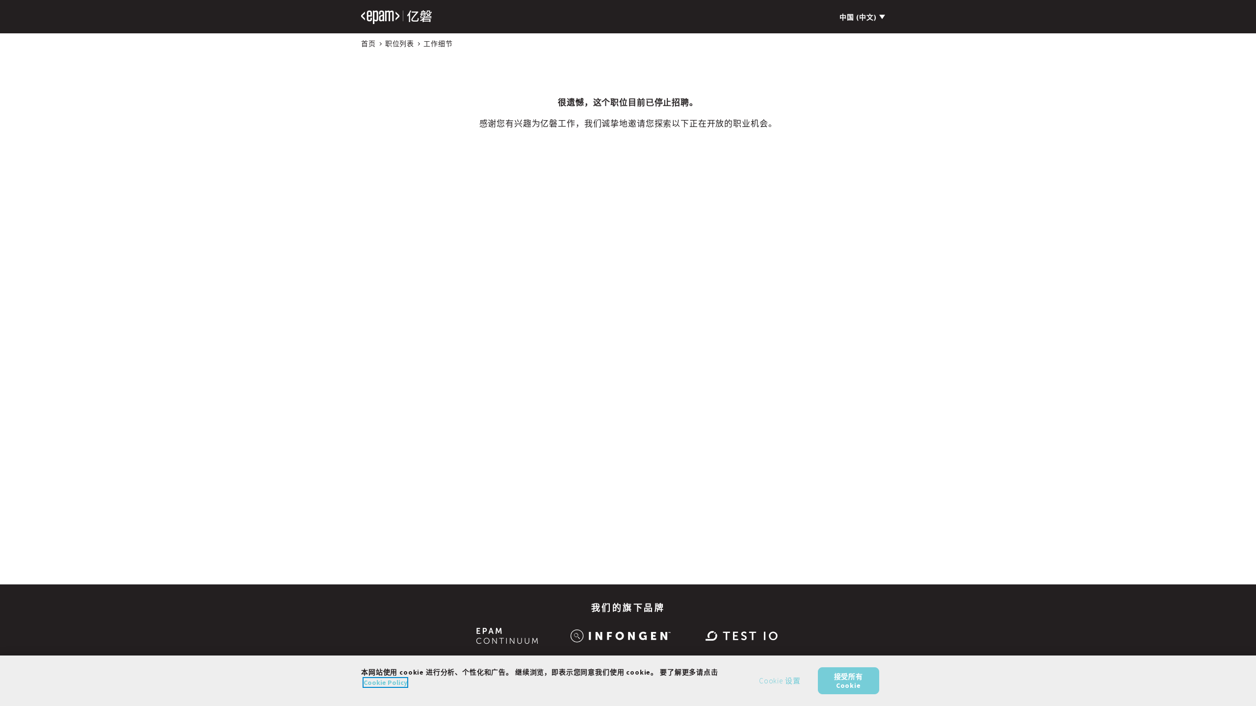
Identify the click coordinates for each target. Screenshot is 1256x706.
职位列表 (399, 43)
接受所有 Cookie (848, 680)
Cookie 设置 (780, 680)
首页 (368, 43)
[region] (628, 681)
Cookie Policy (385, 682)
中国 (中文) (858, 17)
